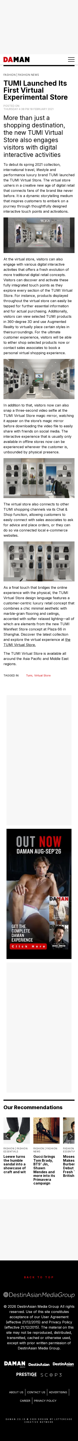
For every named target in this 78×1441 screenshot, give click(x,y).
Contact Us (36, 1392)
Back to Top (39, 1277)
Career (25, 1400)
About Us (16, 1392)
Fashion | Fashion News (21, 74)
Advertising (58, 1392)
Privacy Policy (45, 1400)
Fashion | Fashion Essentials (15, 1150)
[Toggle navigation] (71, 59)
